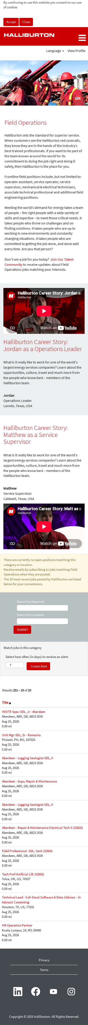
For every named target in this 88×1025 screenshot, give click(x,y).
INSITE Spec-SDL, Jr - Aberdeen (23, 711)
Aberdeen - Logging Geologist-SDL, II (27, 758)
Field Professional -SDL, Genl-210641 (27, 851)
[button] (73, 38)
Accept (11, 22)
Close (26, 22)
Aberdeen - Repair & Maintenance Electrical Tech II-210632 (42, 827)
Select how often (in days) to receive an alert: (37, 657)
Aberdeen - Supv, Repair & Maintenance (29, 781)
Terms (44, 970)
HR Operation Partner (17, 925)
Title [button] (5, 702)
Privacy (44, 960)
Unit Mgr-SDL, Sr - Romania (21, 735)
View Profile (77, 50)
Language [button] (54, 50)
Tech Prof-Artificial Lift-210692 (23, 874)
